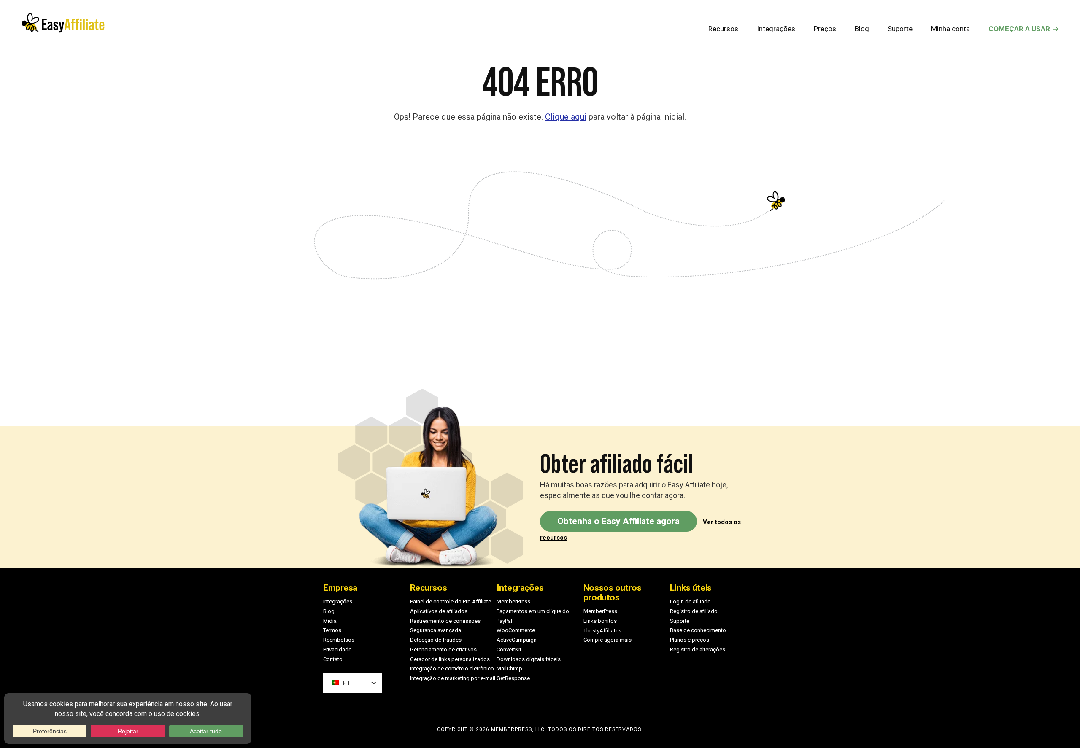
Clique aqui (565, 117)
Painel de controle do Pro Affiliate (450, 601)
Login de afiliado (690, 601)
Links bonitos (600, 621)
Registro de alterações (697, 649)
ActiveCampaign (517, 640)
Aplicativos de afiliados (438, 611)
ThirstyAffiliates (602, 630)
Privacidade (337, 649)
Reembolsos (338, 640)
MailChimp (509, 668)
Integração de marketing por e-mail (452, 678)
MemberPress (513, 601)
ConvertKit (509, 649)
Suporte (679, 621)
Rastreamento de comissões (445, 621)
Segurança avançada (435, 630)
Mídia (330, 621)
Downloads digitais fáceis (529, 659)
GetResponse (513, 678)
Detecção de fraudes (436, 640)
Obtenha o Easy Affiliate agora (618, 521)
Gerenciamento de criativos (443, 649)
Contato (333, 659)
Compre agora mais (607, 640)
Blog (329, 611)
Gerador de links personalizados (450, 659)
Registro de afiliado (694, 611)
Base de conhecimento (698, 630)
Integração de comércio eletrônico (452, 668)
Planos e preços (689, 640)
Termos (332, 630)
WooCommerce (516, 630)
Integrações (337, 601)
